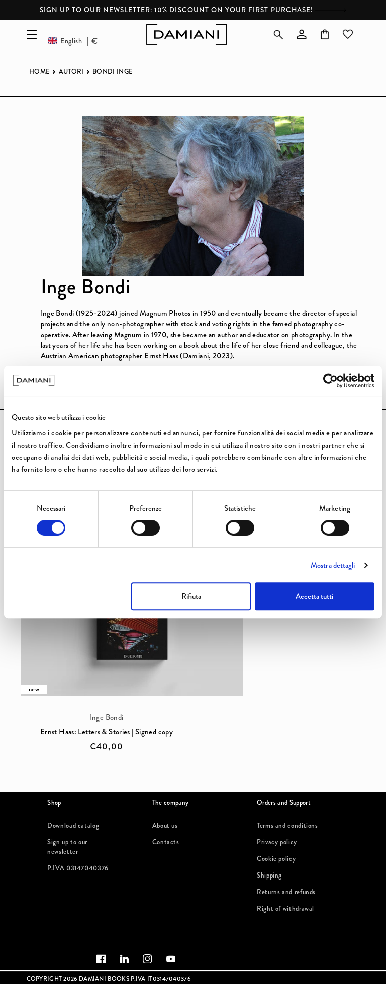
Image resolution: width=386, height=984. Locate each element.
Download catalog (73, 825)
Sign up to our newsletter (67, 840)
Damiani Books (104, 978)
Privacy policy (277, 840)
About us (165, 825)
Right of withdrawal (285, 907)
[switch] (145, 528)
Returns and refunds (286, 890)
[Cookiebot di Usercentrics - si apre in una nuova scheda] (330, 380)
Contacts (165, 840)
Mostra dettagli (333, 565)
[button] (31, 34)
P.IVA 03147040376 (78, 866)
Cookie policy (276, 857)
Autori (71, 71)
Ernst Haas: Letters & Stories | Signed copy (106, 732)
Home (39, 71)
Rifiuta (191, 596)
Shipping (269, 873)
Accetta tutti (314, 596)
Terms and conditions (287, 825)
